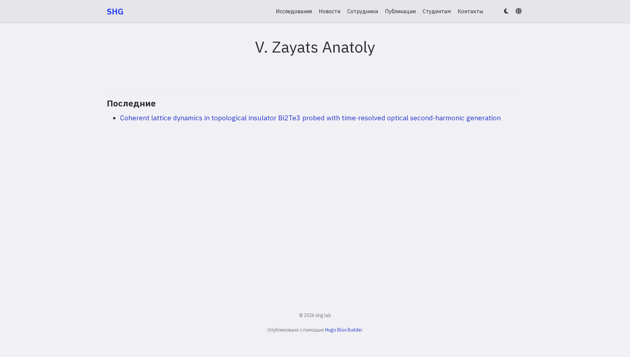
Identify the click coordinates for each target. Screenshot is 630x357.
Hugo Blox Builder (343, 330)
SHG (115, 11)
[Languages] (519, 11)
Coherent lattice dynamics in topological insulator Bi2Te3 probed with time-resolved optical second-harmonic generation (310, 117)
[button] (506, 11)
